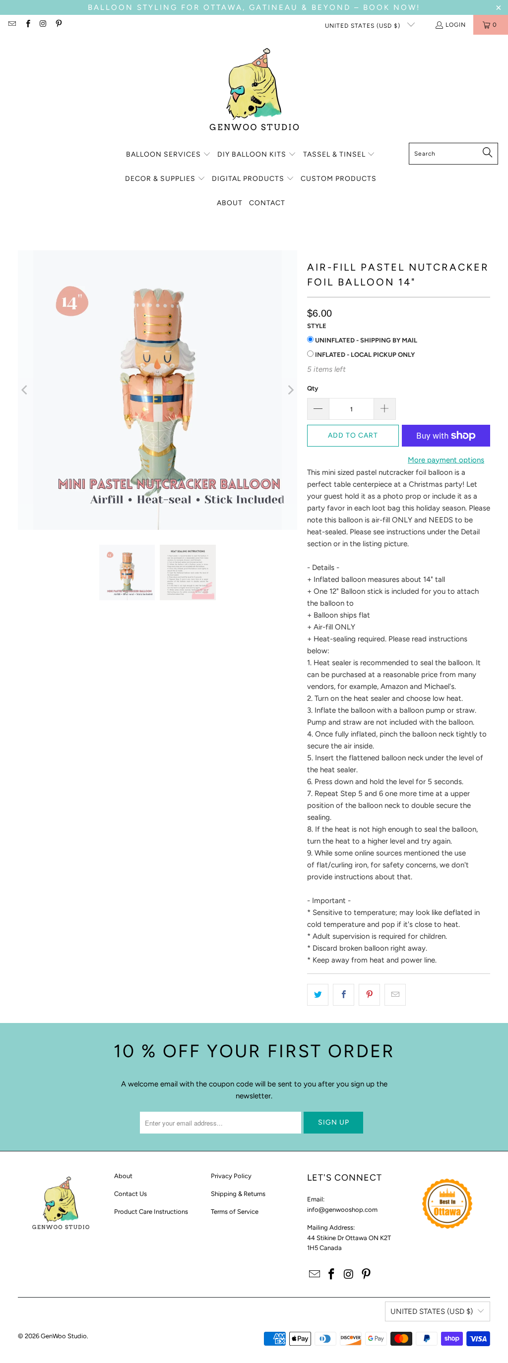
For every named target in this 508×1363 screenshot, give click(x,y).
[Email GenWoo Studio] (11, 24)
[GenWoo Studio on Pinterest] (58, 24)
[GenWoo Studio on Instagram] (43, 24)
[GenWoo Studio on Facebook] (27, 24)
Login (455, 24)
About (123, 1176)
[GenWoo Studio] (254, 91)
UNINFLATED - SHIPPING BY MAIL (365, 340)
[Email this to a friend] (395, 995)
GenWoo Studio (64, 1336)
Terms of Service (234, 1211)
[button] (168, 155)
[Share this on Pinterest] (369, 995)
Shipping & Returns (238, 1193)
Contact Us (130, 1193)
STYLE (316, 326)
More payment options (446, 459)
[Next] (290, 390)
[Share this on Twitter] (317, 995)
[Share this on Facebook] (343, 995)
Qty (312, 388)
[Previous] (25, 390)
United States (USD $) (363, 25)
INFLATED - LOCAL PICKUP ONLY (364, 354)
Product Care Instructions (151, 1211)
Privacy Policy (231, 1176)
